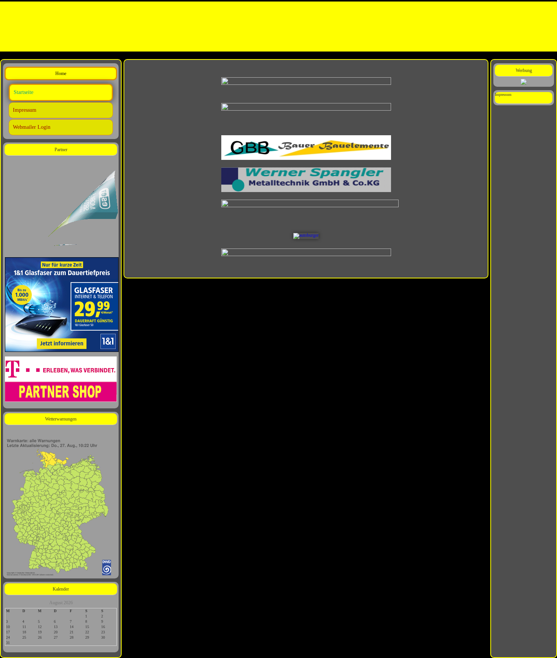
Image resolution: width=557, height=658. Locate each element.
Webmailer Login (31, 127)
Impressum (24, 110)
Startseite (23, 92)
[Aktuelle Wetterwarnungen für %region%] (61, 506)
